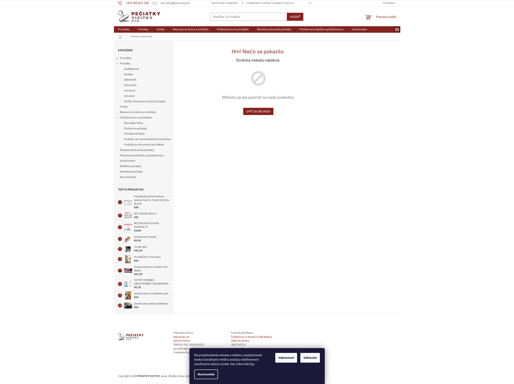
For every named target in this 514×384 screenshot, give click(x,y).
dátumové (130, 80)
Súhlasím (310, 358)
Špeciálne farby (133, 123)
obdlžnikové (131, 69)
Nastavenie (206, 374)
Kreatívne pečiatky (131, 172)
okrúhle (128, 74)
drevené (129, 96)
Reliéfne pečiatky (130, 166)
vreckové (130, 91)
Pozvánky (126, 58)
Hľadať (295, 16)
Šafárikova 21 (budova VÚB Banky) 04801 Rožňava (251, 339)
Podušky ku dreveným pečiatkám (144, 145)
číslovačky (130, 85)
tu (252, 364)
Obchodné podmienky (224, 3)
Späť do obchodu (258, 111)
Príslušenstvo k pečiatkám (136, 118)
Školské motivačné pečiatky (137, 150)
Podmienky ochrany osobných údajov (270, 3)
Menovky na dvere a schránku (138, 112)
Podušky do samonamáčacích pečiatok (147, 139)
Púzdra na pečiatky (135, 129)
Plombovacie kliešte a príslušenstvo (142, 156)
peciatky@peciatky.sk (186, 349)
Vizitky (124, 107)
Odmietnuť (286, 358)
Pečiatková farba (134, 134)
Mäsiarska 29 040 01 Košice (181, 339)
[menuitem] (124, 29)
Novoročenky (128, 177)
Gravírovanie (127, 161)
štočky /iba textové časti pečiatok (144, 101)
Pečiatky (125, 64)
